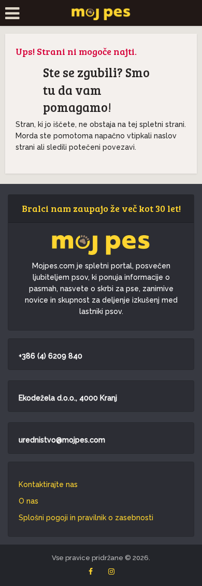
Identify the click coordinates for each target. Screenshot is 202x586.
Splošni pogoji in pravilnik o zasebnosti (86, 517)
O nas (28, 501)
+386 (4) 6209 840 (50, 356)
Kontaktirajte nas (48, 484)
